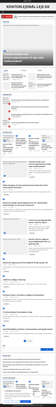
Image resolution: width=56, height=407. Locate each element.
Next (30, 341)
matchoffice (6, 281)
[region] (18, 396)
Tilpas (8, 401)
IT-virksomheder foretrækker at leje (17, 312)
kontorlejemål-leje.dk (28, 6)
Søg (4, 345)
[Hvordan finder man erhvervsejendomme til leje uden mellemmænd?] (28, 45)
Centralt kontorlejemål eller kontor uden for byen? (32, 86)
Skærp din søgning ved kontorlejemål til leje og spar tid (25, 262)
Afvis (16, 401)
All (4, 51)
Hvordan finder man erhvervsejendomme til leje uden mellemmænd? (6, 77)
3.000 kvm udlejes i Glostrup (14, 280)
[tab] (11, 71)
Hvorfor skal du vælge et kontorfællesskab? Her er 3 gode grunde (15, 246)
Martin (6, 63)
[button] (2, 12)
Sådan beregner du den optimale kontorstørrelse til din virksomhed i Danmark (32, 77)
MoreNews (33, 405)
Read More (33, 177)
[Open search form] (54, 12)
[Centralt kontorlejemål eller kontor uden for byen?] (47, 139)
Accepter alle (26, 401)
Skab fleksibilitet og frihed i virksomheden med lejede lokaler (28, 329)
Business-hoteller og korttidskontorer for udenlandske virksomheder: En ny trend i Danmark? (6, 86)
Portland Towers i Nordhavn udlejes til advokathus (23, 295)
